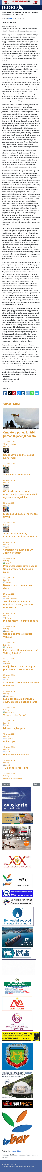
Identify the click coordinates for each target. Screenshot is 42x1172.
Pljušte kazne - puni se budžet (20, 620)
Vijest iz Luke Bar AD (14, 715)
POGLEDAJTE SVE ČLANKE (12, 778)
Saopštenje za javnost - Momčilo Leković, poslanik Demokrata (18, 604)
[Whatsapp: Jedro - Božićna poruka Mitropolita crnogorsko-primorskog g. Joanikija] (32, 393)
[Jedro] (12, 7)
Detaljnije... (6, 446)
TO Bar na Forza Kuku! (16, 767)
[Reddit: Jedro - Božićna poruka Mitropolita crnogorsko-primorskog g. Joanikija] (28, 393)
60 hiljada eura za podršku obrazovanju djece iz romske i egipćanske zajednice (20, 494)
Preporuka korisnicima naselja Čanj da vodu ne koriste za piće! (20, 569)
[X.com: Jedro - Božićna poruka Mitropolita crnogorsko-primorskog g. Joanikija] (10, 393)
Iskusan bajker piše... (15, 728)
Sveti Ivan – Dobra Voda (16, 474)
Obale (10, 18)
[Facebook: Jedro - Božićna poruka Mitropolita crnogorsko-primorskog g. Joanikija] (5, 393)
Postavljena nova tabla (16, 754)
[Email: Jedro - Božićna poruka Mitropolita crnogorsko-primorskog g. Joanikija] (19, 393)
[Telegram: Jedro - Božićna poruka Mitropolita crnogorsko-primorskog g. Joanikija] (37, 393)
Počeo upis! (9, 741)
